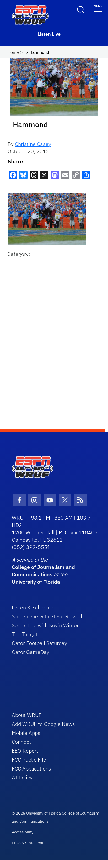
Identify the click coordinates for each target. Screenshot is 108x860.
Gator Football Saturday (39, 643)
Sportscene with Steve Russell (47, 616)
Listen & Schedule (32, 607)
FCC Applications (31, 768)
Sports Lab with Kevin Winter (45, 625)
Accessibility (22, 832)
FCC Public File (29, 759)
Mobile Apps (26, 732)
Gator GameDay (30, 652)
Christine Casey (33, 143)
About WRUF (26, 715)
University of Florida (36, 581)
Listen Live (49, 34)
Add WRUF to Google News (43, 723)
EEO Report (25, 750)
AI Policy (22, 777)
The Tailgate (26, 634)
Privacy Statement (27, 842)
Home (13, 52)
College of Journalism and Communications (43, 570)
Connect (21, 741)
